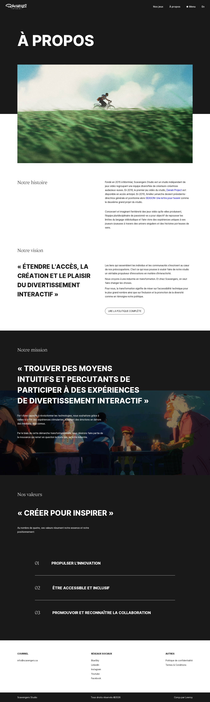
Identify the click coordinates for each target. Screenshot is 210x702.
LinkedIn (95, 664)
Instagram (96, 669)
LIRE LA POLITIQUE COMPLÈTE (124, 311)
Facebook (96, 678)
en (203, 6)
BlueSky (95, 660)
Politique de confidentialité (179, 660)
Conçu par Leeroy (183, 697)
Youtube (95, 673)
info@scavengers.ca (27, 660)
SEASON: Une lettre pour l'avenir (163, 198)
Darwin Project (174, 190)
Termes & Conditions (176, 664)
